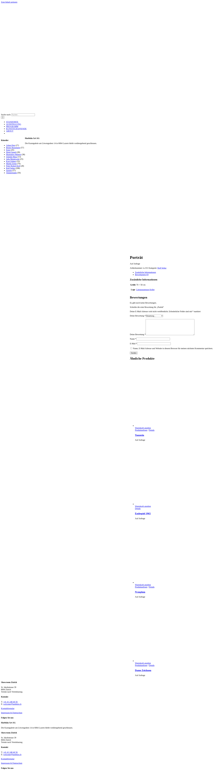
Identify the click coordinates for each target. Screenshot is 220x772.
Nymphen (140, 592)
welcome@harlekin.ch (12, 704)
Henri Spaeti (11, 152)
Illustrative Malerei (13, 154)
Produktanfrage (141, 430)
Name (133, 339)
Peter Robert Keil (13, 166)
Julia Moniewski (12, 159)
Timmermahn (11, 173)
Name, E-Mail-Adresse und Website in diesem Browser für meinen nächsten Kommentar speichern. (173, 348)
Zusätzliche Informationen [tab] (145, 272)
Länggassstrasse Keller (145, 290)
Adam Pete (10, 145)
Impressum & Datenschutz (11, 713)
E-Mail (133, 344)
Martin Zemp (11, 164)
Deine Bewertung (138, 316)
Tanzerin (139, 435)
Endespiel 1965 (143, 513)
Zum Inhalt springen (9, 2)
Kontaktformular (7, 708)
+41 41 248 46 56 (10, 702)
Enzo (8, 150)
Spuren (9, 170)
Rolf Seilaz (161, 268)
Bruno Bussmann (13, 148)
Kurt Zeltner (11, 161)
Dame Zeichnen (143, 670)
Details (151, 430)
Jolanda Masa (11, 157)
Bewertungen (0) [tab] (142, 275)
